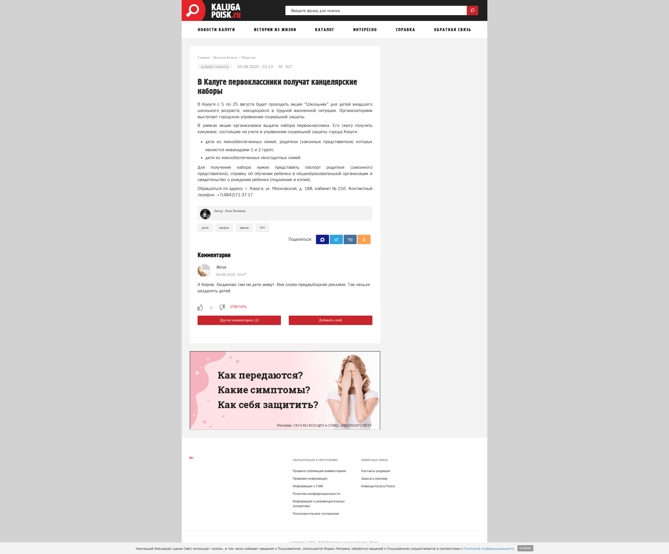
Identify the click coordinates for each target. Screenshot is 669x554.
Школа (244, 228)
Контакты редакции (375, 471)
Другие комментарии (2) (239, 320)
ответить (238, 307)
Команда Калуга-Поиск (378, 486)
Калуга (224, 228)
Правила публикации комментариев (319, 471)
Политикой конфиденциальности (489, 549)
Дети (205, 228)
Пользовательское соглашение (316, 514)
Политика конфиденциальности (316, 494)
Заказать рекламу (374, 478)
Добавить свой (330, 320)
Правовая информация (310, 478)
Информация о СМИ (308, 486)
